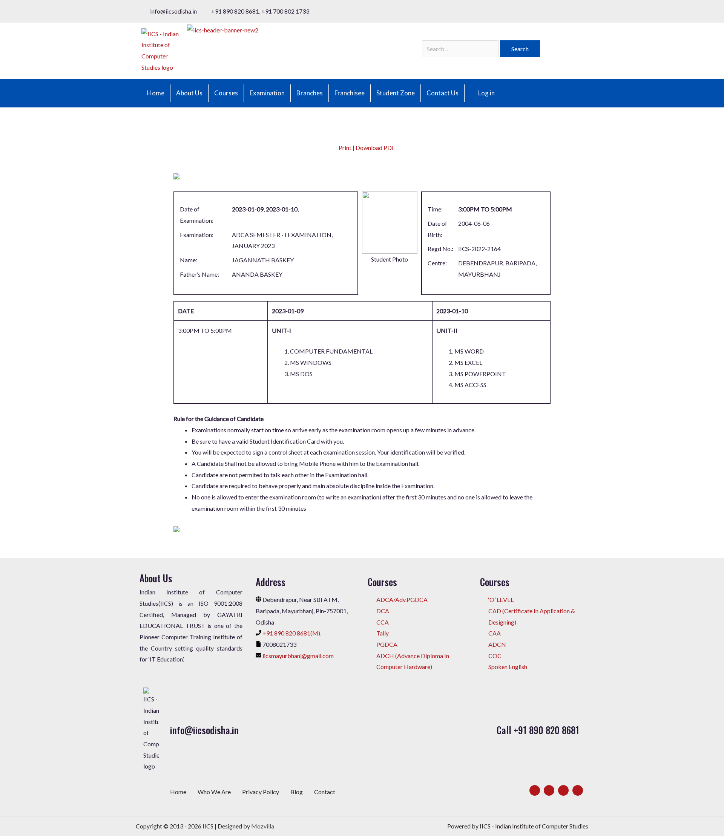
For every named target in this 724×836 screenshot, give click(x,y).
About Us (189, 93)
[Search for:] (461, 48)
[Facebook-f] (534, 790)
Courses (226, 93)
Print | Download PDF (366, 147)
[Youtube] (577, 790)
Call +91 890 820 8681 (538, 730)
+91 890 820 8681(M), (291, 633)
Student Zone (395, 93)
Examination (267, 93)
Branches (309, 93)
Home (155, 93)
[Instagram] (563, 790)
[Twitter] (549, 790)
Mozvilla (262, 826)
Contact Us (442, 93)
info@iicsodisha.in (204, 730)
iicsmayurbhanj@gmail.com (298, 655)
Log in (486, 93)
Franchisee (349, 93)
